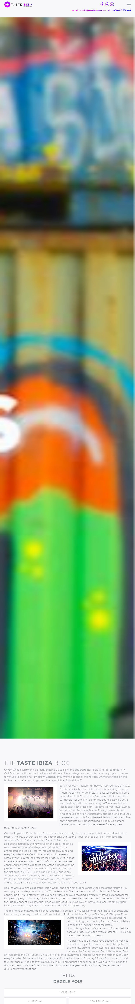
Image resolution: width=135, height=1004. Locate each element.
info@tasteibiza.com (93, 10)
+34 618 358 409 (122, 10)
